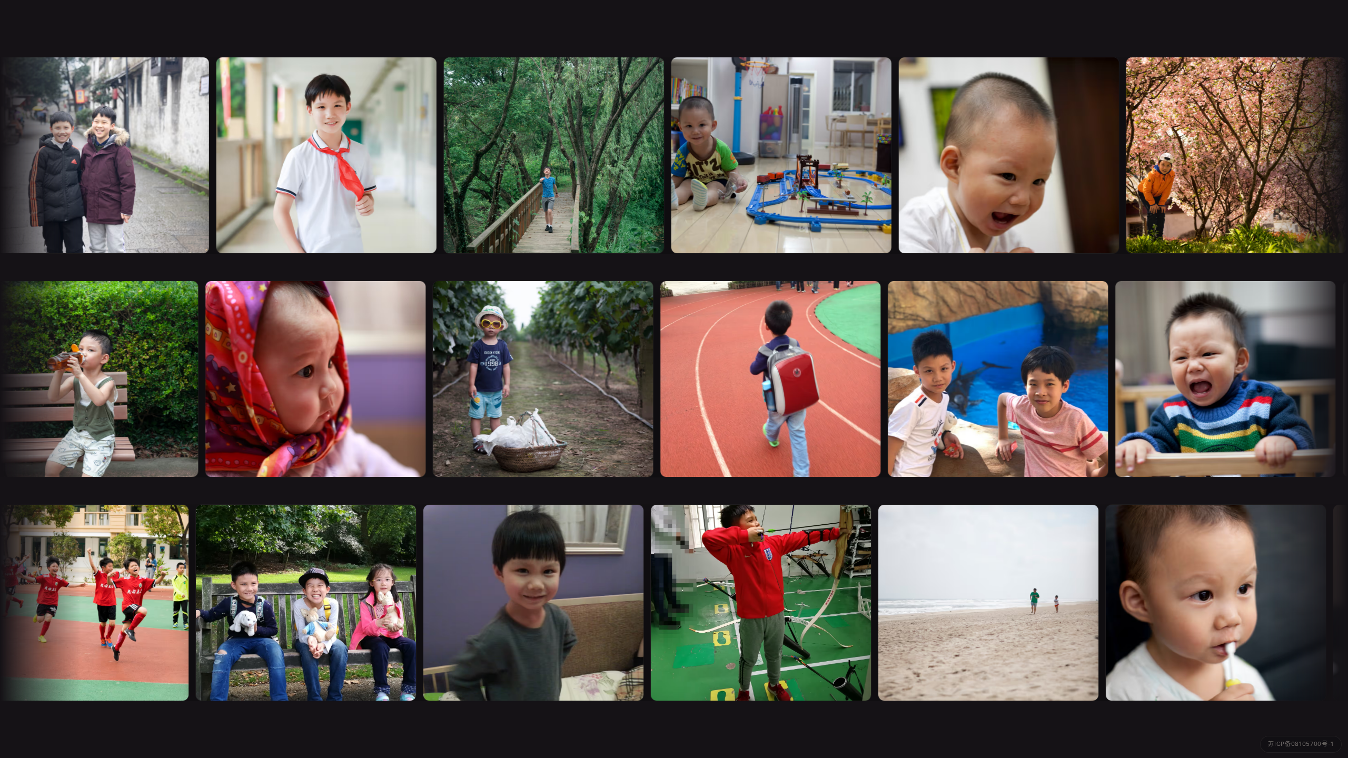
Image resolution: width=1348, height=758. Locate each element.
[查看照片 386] (1204, 602)
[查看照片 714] (1230, 155)
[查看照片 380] (775, 155)
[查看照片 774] (294, 602)
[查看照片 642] (989, 379)
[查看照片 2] (320, 155)
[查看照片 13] (548, 155)
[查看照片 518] (762, 379)
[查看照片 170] (521, 602)
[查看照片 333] (1216, 379)
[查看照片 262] (307, 379)
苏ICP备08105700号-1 (1301, 743)
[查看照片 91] (976, 602)
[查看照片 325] (1003, 155)
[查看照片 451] (534, 379)
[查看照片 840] (749, 602)
